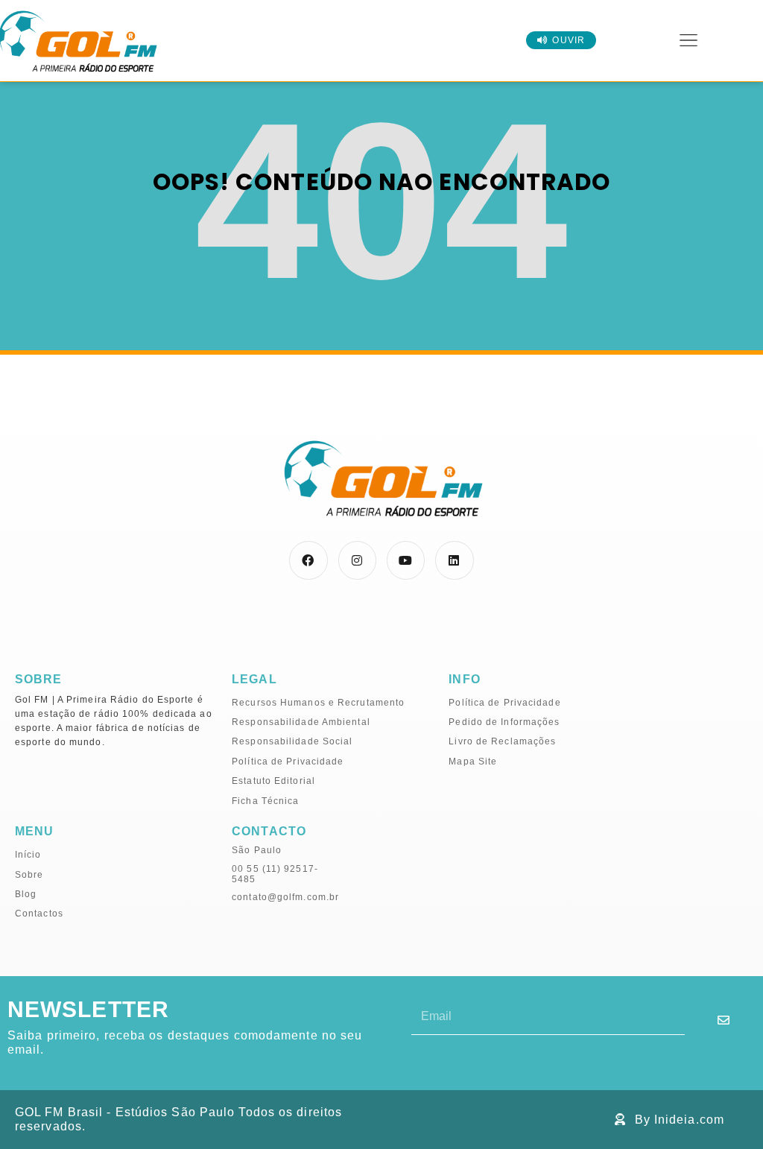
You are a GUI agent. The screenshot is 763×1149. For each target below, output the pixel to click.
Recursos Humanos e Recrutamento (318, 702)
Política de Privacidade (287, 761)
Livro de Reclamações (502, 741)
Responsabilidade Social (292, 741)
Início (28, 854)
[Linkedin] (454, 560)
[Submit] (723, 1020)
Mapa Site (473, 761)
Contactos (39, 913)
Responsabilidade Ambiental (301, 722)
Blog (26, 894)
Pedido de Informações (504, 722)
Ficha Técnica (265, 801)
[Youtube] (406, 560)
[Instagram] (357, 560)
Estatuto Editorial (273, 781)
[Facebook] (308, 560)
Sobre (29, 875)
